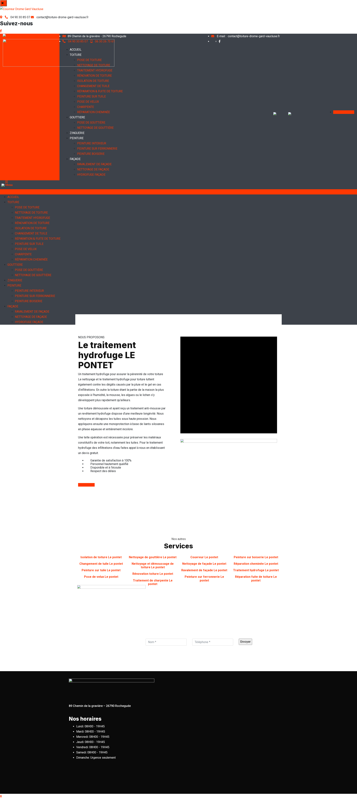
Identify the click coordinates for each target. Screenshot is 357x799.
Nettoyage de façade (204, 563)
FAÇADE (75, 159)
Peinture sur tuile (101, 570)
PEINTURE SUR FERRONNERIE (97, 148)
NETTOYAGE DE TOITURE (93, 65)
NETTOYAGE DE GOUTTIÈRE (95, 128)
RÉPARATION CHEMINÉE (93, 112)
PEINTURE (76, 138)
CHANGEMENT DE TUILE (93, 86)
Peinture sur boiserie (256, 557)
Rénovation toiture (152, 574)
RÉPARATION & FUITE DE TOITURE (100, 91)
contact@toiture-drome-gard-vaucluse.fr (248, 36)
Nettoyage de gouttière (152, 557)
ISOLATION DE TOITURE (93, 81)
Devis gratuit (345, 112)
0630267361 (243, 192)
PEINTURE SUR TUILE (91, 96)
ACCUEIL (75, 49)
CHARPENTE (85, 107)
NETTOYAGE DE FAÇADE (93, 169)
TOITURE (75, 55)
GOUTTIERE (77, 117)
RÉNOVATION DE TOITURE (94, 75)
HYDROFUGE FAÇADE (91, 174)
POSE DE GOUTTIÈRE (91, 122)
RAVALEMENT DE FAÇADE (94, 164)
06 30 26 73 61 (104, 41)
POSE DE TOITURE (89, 60)
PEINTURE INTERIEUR (91, 143)
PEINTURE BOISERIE (90, 154)
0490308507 (118, 192)
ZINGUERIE (77, 133)
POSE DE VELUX (88, 101)
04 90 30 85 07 (78, 41)
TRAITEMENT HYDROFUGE (94, 70)
